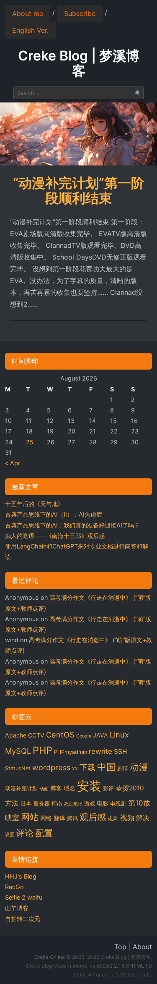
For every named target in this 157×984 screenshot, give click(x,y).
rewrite (100, 751)
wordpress (51, 767)
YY (75, 768)
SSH (120, 752)
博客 (56, 788)
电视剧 (118, 803)
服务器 (41, 803)
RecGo (14, 886)
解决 (142, 818)
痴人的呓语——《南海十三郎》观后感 (55, 535)
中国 (106, 766)
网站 (30, 816)
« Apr (12, 463)
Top (120, 946)
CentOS (60, 734)
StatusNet (18, 768)
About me (27, 13)
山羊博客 (16, 907)
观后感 (93, 816)
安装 (89, 786)
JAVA (100, 735)
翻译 (59, 817)
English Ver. (30, 30)
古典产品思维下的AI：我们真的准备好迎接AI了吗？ (72, 525)
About (142, 946)
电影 (102, 803)
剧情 (122, 768)
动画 (44, 789)
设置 (9, 834)
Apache (15, 735)
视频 (127, 817)
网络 (46, 817)
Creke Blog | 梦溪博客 (78, 63)
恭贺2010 (130, 788)
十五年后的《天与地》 (34, 503)
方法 (11, 803)
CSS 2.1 (111, 966)
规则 (113, 818)
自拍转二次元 (22, 918)
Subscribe (79, 13)
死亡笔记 (73, 804)
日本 (26, 803)
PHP (42, 750)
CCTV (36, 735)
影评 (108, 788)
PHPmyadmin (70, 752)
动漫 (139, 766)
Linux (119, 734)
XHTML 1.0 (139, 966)
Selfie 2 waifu (23, 897)
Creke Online (49, 957)
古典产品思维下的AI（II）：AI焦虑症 (53, 514)
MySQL (18, 751)
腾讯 (72, 818)
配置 (44, 832)
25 (29, 442)
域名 (69, 788)
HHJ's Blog (20, 876)
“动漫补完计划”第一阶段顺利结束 (78, 190)
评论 (24, 832)
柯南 (56, 803)
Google (83, 736)
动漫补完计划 (21, 788)
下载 (87, 767)
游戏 (89, 803)
